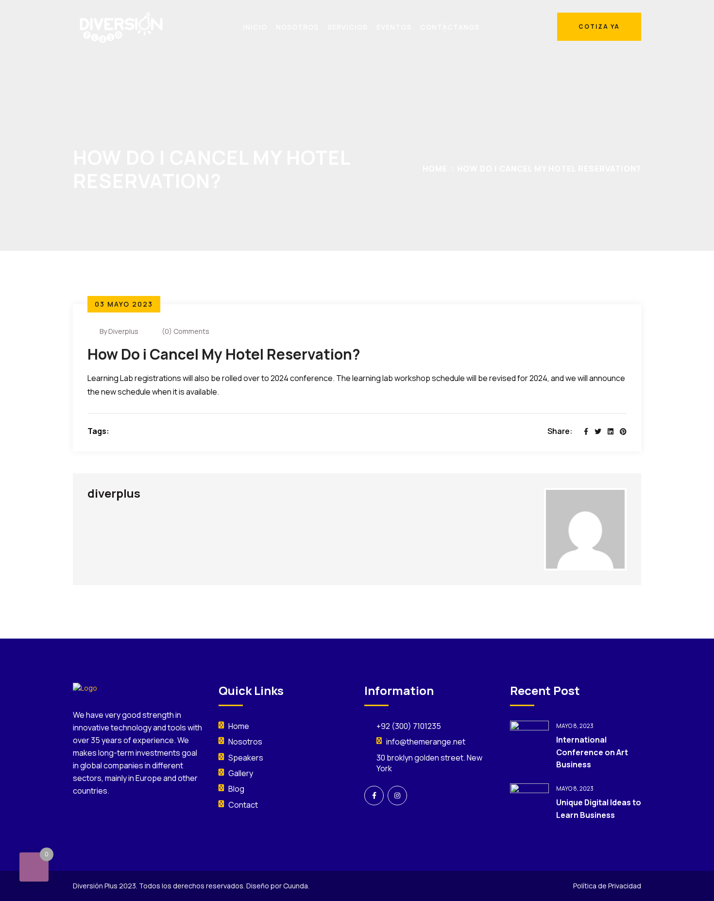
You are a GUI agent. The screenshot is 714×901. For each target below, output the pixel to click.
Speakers (245, 757)
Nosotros (245, 741)
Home (435, 168)
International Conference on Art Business (592, 752)
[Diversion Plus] (121, 26)
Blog (236, 788)
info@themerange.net (425, 741)
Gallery (240, 773)
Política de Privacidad (607, 885)
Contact (243, 804)
